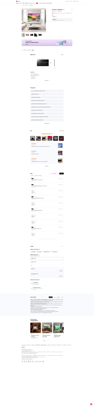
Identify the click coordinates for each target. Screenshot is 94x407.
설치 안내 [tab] (62, 297)
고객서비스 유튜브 (23, 359)
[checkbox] (30, 175)
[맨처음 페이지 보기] (38, 239)
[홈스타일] (36, 3)
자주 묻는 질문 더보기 (46, 123)
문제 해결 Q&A (33, 251)
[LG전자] (18, 1)
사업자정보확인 (34, 355)
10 (52, 239)
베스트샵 (32, 3)
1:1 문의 (30, 349)
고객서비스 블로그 (27, 359)
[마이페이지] (67, 1)
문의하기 (61, 173)
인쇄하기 (63, 54)
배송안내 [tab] (54, 297)
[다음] (64, 331)
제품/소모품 (17, 3)
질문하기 (54, 173)
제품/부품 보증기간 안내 (47, 251)
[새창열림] (41, 3)
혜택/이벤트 (26, 3)
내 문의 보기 (32, 175)
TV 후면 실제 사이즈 (55, 251)
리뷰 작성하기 (60, 130)
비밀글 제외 (36, 175)
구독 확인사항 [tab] (50, 297)
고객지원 (23, 3)
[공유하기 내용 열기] (71, 9)
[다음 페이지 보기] (54, 239)
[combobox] (47, 265)
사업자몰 (77, 1)
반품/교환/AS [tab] (58, 297)
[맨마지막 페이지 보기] (55, 239)
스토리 (29, 3)
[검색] (66, 1)
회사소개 (71, 1)
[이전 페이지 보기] (40, 239)
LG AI (34, 3)
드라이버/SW (39, 251)
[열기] (38, 254)
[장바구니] (69, 1)
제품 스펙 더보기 (46, 80)
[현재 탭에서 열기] (47, 42)
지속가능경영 (74, 1)
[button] (62, 13)
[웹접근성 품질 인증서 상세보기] (43, 361)
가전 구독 (21, 3)
